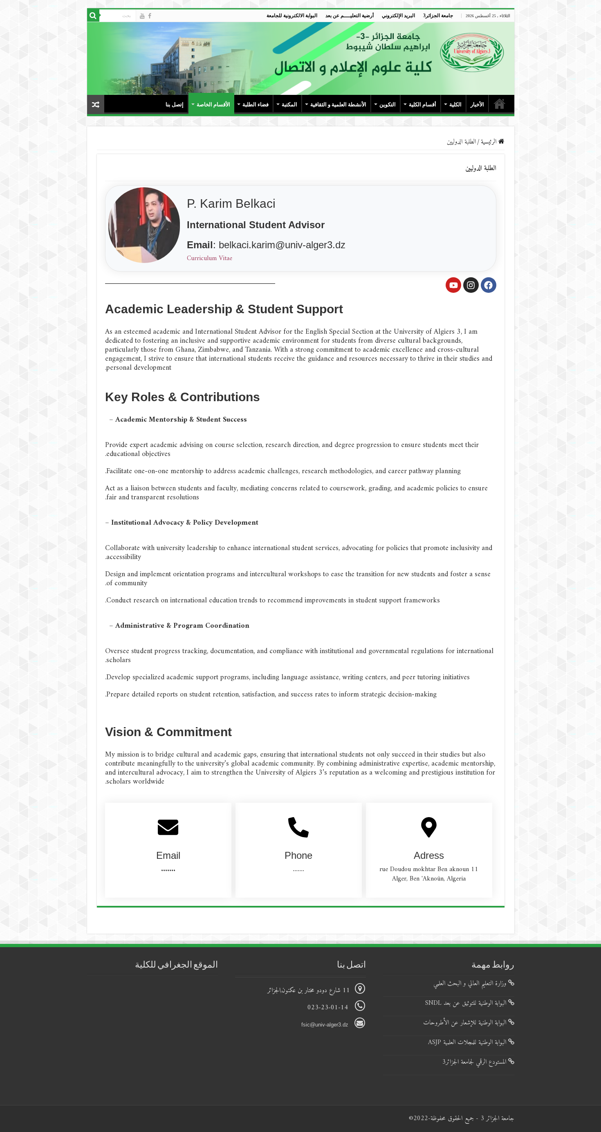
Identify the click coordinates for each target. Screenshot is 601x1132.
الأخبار (477, 104)
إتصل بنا (175, 104)
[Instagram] (471, 285)
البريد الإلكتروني (398, 15)
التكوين (387, 104)
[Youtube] (142, 16)
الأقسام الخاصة (213, 104)
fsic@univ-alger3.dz (325, 1025)
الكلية (455, 104)
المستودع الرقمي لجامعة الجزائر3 (475, 1062)
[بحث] (93, 15)
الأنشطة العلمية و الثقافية (338, 104)
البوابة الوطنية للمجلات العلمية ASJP (468, 1042)
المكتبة (289, 104)
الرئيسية (489, 142)
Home (499, 103)
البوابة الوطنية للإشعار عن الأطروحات (465, 1023)
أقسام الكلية (422, 104)
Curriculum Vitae (209, 258)
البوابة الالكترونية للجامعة (292, 15)
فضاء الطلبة (255, 104)
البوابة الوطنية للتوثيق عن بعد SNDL (466, 1003)
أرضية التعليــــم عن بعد (349, 15)
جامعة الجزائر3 (438, 15)
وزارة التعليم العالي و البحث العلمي (470, 983)
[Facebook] (149, 16)
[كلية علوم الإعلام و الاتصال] (300, 58)
